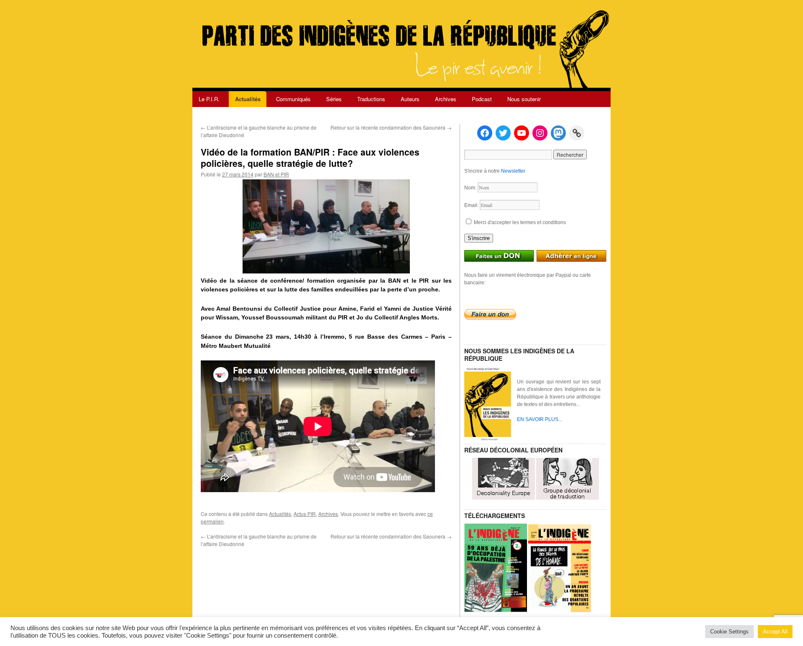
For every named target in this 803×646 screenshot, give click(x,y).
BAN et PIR (276, 174)
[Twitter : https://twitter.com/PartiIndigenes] (503, 132)
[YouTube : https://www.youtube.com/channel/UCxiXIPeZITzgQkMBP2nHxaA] (521, 132)
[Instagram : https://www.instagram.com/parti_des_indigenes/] (539, 132)
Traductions (371, 99)
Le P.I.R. (209, 99)
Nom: (471, 188)
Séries (334, 99)
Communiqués (293, 99)
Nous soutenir (524, 99)
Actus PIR (305, 513)
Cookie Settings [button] (729, 631)
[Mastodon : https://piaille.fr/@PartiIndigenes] (558, 132)
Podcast (482, 99)
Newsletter (513, 171)
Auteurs (410, 99)
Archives (445, 99)
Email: (472, 205)
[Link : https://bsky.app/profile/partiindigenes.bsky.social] (576, 132)
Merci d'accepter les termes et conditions (519, 222)
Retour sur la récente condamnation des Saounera (391, 127)
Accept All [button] (775, 631)
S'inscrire (479, 238)
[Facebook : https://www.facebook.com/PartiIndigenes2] (484, 132)
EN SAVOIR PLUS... (539, 419)
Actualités (248, 99)
